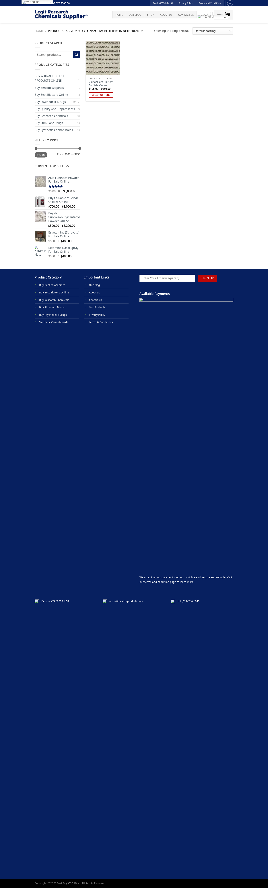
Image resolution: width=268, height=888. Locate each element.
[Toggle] (78, 102)
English (209, 16)
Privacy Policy (186, 3)
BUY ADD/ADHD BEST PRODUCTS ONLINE (49, 78)
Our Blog (135, 14)
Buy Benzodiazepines (49, 88)
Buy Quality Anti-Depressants (55, 109)
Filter (40, 154)
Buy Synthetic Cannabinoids (54, 130)
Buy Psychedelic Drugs (50, 102)
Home (119, 14)
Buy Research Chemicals (51, 116)
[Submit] (76, 54)
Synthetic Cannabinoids (53, 322)
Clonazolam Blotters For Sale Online (101, 83)
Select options (101, 95)
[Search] (230, 3)
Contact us (186, 14)
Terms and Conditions (210, 3)
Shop (150, 14)
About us (166, 14)
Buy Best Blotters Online (51, 95)
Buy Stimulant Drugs (49, 123)
